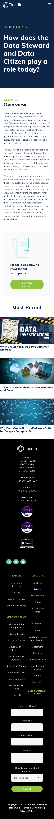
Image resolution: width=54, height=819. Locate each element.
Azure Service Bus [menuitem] (16, 672)
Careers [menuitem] (37, 675)
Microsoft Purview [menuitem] (17, 640)
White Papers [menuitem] (37, 595)
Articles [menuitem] (37, 589)
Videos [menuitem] (37, 602)
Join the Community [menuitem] (16, 605)
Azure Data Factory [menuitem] (16, 666)
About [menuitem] (37, 630)
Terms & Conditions (33, 807)
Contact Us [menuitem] (37, 682)
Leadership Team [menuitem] (37, 659)
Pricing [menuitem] (16, 592)
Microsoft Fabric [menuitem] (17, 633)
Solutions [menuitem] (37, 582)
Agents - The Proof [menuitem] (16, 598)
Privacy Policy (27, 811)
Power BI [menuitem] (16, 695)
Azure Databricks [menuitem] (16, 678)
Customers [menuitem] (37, 646)
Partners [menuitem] (37, 653)
